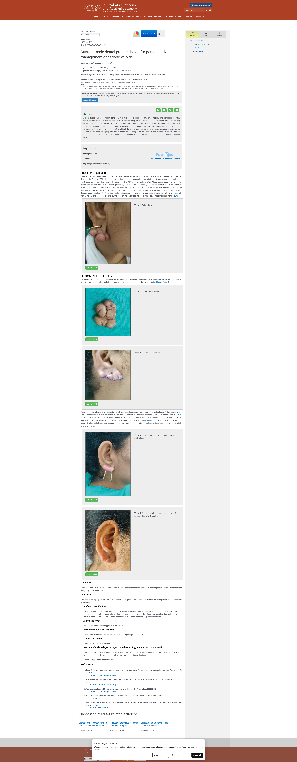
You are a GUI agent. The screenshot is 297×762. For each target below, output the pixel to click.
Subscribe (188, 17)
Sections (192, 35)
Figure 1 (176, 196)
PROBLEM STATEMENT (198, 40)
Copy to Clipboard (89, 100)
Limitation (199, 48)
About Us (104, 17)
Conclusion (199, 51)
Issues (128, 17)
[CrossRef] (92, 675)
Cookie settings (160, 755)
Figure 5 (150, 420)
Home (95, 17)
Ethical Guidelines (144, 17)
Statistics (205, 35)
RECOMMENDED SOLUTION (200, 44)
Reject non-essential (180, 755)
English (86, 35)
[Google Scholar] (110, 675)
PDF (162, 34)
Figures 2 (160, 282)
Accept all (197, 755)
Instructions (159, 17)
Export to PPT (92, 268)
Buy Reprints (149, 33)
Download (219, 35)
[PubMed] (100, 675)
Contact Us (199, 17)
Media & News (175, 17)
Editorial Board (117, 17)
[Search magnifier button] (210, 10)
